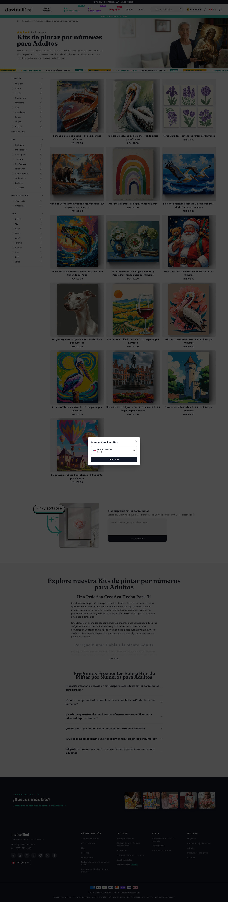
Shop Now (114, 459)
